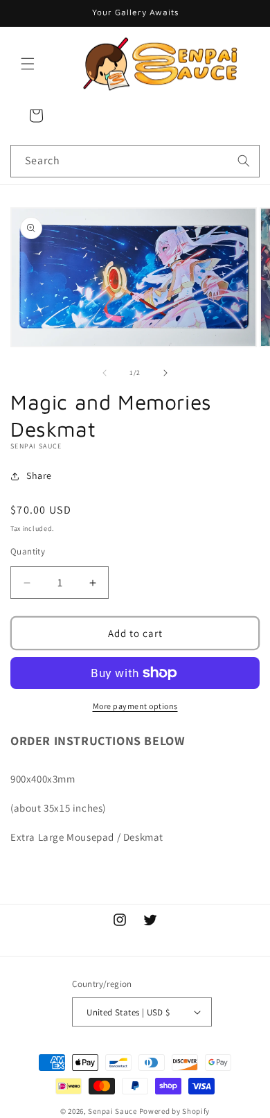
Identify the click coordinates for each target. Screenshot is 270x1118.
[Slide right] (165, 373)
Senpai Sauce (112, 1111)
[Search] (243, 161)
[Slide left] (104, 373)
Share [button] (39, 475)
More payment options (135, 706)
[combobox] (135, 161)
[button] (27, 64)
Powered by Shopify (174, 1111)
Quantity (27, 551)
